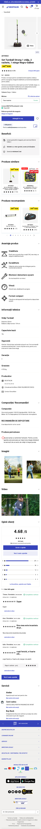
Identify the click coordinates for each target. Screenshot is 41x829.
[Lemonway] (20, 772)
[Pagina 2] (15, 235)
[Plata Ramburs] (35, 769)
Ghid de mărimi (34, 96)
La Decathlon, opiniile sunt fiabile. (20, 584)
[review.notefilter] (37, 560)
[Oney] (31, 768)
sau (21, 147)
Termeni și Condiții (12, 818)
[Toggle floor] (38, 161)
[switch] (37, 118)
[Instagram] (16, 792)
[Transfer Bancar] (18, 769)
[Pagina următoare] (34, 235)
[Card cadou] (23, 769)
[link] (20, 547)
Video (32, 46)
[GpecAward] (27, 793)
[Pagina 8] (30, 235)
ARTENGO (5, 56)
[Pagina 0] (10, 235)
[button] (37, 33)
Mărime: (4, 96)
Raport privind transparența (24, 823)
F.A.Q (13, 823)
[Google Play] (28, 782)
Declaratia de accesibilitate (28, 825)
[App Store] (13, 782)
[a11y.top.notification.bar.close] (38, 2)
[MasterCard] (10, 769)
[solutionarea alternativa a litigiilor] (20, 803)
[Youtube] (12, 792)
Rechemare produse (13, 825)
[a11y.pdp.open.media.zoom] (20, 33)
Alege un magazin (7, 114)
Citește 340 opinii (25, 71)
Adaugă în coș (18, 118)
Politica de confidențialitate (27, 818)
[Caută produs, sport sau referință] (21, 7)
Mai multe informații (12, 698)
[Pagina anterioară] (7, 235)
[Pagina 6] (25, 235)
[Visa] (5, 768)
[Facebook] (9, 792)
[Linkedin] (19, 792)
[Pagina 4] (20, 235)
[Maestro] (14, 769)
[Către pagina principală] (12, 7)
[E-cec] (27, 769)
